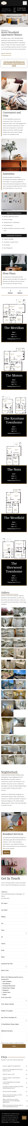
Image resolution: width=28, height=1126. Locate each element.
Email (2, 950)
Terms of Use (16, 1122)
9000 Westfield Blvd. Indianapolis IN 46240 (6, 9)
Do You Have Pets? (6, 997)
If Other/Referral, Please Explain (10, 1024)
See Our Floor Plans (6, 53)
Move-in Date (5, 970)
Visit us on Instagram (21, 10)
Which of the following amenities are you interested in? (12, 978)
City (2, 923)
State (2, 930)
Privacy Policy (5, 1122)
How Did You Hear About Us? (9, 1017)
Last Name (4, 910)
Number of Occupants (7, 1011)
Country (3, 943)
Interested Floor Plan (7, 963)
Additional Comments (7, 1031)
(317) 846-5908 (14, 9)
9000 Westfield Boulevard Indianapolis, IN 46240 (12, 895)
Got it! (24, 1118)
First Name (4, 903)
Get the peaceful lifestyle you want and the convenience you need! (14, 63)
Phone (2, 957)
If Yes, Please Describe (7, 1004)
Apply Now (6, 852)
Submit (14, 1046)
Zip (2, 937)
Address (3, 916)
